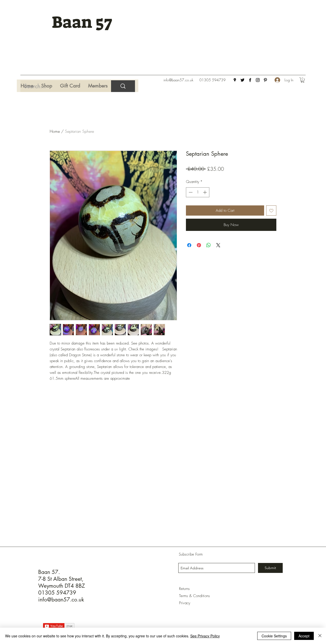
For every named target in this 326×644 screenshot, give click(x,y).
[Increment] (205, 192)
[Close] (320, 636)
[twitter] (242, 80)
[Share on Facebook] (189, 245)
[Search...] (123, 86)
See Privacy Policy (205, 635)
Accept (303, 635)
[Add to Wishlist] (271, 210)
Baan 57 (82, 22)
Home (55, 131)
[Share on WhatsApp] (209, 245)
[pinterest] (265, 80)
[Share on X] (218, 245)
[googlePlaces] (234, 80)
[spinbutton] (198, 192)
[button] (303, 80)
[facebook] (250, 80)
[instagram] (257, 80)
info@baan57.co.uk (178, 79)
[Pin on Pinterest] (199, 245)
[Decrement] (190, 192)
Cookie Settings (274, 635)
